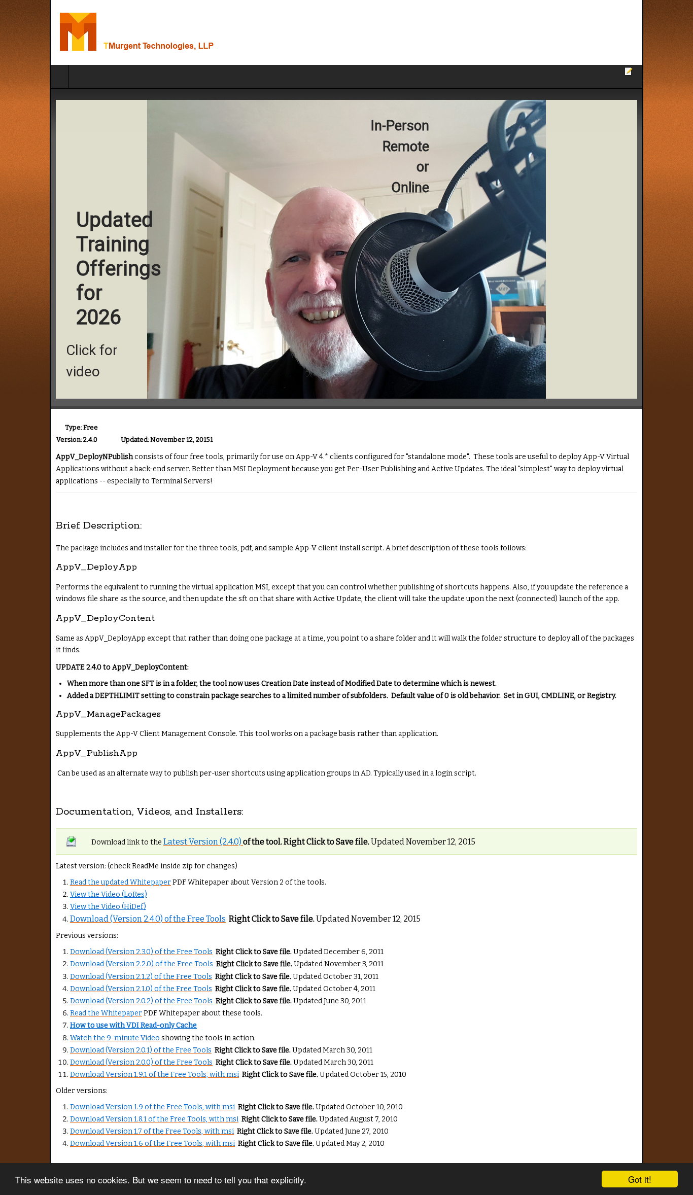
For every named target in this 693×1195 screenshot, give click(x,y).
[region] (346, 249)
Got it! (639, 1179)
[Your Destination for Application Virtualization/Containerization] (131, 32)
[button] (346, 249)
